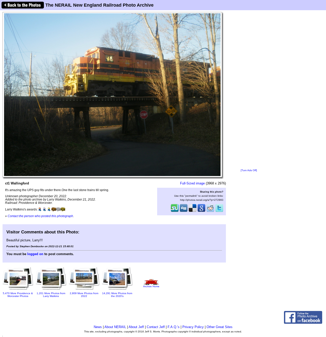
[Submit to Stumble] (175, 211)
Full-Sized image (192, 183)
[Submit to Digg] (184, 211)
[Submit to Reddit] (210, 211)
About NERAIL (115, 327)
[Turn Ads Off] (249, 170)
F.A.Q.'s (174, 327)
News (98, 327)
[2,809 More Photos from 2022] (84, 290)
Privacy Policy (193, 327)
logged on (35, 254)
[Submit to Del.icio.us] (192, 211)
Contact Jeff (156, 327)
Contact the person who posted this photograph (40, 216)
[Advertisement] (248, 89)
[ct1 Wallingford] (112, 94)
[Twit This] (219, 211)
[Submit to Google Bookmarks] (201, 211)
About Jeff (136, 327)
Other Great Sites (220, 327)
